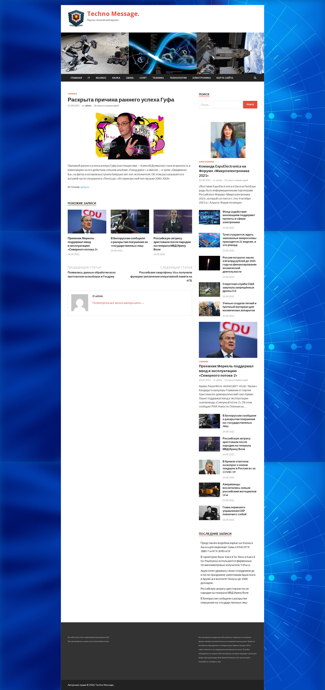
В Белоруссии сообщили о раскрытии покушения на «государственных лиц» (129, 241)
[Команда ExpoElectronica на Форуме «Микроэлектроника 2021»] (228, 158)
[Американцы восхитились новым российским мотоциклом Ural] (209, 496)
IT (89, 77)
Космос (101, 77)
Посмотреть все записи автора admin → (118, 302)
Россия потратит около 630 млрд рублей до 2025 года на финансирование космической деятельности (240, 264)
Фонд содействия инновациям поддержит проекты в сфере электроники (239, 217)
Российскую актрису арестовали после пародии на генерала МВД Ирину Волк (172, 243)
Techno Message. (113, 13)
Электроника (201, 77)
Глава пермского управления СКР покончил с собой (234, 511)
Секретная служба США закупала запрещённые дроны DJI (238, 287)
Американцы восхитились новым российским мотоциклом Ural (239, 489)
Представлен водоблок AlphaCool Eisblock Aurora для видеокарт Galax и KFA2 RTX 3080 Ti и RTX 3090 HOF (227, 547)
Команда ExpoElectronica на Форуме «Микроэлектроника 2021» (224, 170)
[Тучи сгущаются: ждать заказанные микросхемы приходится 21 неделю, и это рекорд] (209, 246)
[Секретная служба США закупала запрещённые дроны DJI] (209, 295)
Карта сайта (224, 77)
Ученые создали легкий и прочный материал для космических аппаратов (239, 307)
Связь (130, 77)
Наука (116, 77)
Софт (143, 77)
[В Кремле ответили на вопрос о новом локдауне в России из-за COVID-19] (209, 473)
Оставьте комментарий (106, 105)
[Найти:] (228, 104)
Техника (158, 77)
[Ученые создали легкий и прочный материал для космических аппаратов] (209, 315)
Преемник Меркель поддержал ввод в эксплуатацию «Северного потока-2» (83, 243)
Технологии (178, 77)
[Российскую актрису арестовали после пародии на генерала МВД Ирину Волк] (173, 234)
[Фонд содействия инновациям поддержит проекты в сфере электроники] (209, 223)
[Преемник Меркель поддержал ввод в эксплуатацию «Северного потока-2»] (87, 234)
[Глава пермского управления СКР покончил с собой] (209, 519)
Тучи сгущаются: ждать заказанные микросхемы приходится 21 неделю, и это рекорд (239, 240)
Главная (76, 77)
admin (88, 105)
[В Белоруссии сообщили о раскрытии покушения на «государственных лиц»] (130, 234)
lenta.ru (85, 186)
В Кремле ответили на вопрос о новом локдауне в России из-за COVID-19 (239, 466)
